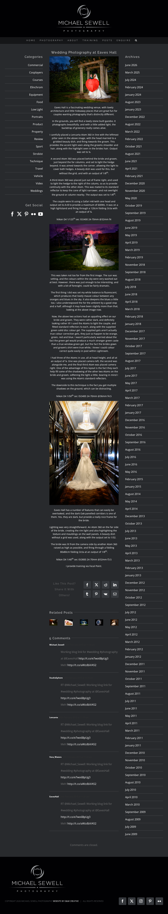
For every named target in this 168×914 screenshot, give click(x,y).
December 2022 (135, 117)
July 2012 (130, 612)
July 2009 (130, 827)
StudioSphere (56, 677)
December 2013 (135, 516)
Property (37, 131)
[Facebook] (12, 214)
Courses (38, 80)
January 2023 (133, 109)
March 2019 (132, 250)
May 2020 (131, 198)
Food (40, 102)
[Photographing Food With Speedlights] (69, 622)
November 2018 (135, 265)
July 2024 (130, 80)
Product (38, 124)
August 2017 (132, 361)
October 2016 (133, 435)
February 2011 (134, 738)
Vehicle (38, 176)
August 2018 (132, 279)
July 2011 (130, 701)
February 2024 (134, 87)
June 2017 (131, 375)
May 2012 (131, 627)
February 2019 (134, 257)
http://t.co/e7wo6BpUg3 (93, 658)
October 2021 (133, 146)
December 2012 (135, 583)
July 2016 (130, 457)
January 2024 (133, 94)
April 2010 (131, 797)
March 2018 (132, 309)
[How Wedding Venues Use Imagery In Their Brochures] (53, 622)
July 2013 (130, 531)
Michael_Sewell (56, 644)
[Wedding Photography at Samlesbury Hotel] (114, 622)
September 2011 (135, 686)
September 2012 (135, 605)
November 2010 (135, 760)
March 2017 (132, 398)
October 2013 (133, 523)
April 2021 (131, 168)
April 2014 (131, 509)
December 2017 (135, 331)
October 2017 (133, 346)
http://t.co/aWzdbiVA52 (81, 665)
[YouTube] (40, 214)
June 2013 (131, 538)
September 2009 (135, 812)
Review (38, 139)
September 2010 (135, 775)
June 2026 (131, 65)
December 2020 (135, 183)
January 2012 (133, 656)
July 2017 (130, 368)
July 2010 (130, 790)
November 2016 (135, 427)
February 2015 (134, 479)
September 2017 (135, 353)
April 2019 (131, 242)
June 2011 (131, 708)
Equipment (36, 94)
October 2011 (133, 679)
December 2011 (135, 664)
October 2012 (133, 597)
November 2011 (135, 671)
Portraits (37, 117)
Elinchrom (36, 87)
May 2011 (131, 716)
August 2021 (132, 154)
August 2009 (132, 819)
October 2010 (133, 767)
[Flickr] (33, 214)
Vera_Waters (55, 757)
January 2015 (133, 486)
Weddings (37, 191)
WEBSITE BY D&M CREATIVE (66, 901)
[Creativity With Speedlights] (84, 622)
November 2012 (135, 590)
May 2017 (131, 383)
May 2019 (131, 235)
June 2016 (131, 464)
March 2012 (132, 642)
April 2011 (131, 723)
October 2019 (133, 205)
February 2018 (134, 316)
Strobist (38, 154)
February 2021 (134, 176)
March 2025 (132, 72)
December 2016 (135, 420)
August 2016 (132, 449)
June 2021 (131, 161)
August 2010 (132, 782)
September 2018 (135, 272)
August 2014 (132, 494)
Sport (39, 146)
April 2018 (131, 302)
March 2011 (132, 730)
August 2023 (132, 102)
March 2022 (132, 131)
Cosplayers (36, 72)
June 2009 (131, 834)
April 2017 (131, 390)
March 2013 (132, 560)
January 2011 (133, 745)
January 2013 (133, 575)
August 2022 (132, 124)
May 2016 (131, 472)
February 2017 (134, 405)
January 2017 (133, 412)
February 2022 (134, 139)
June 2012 (131, 619)
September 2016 (135, 442)
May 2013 (131, 546)
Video (39, 183)
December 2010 (135, 753)
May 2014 (131, 501)
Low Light (37, 109)
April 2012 (131, 634)
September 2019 (135, 213)
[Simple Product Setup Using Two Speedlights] (99, 622)
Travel (39, 168)
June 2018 (131, 294)
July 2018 (130, 287)
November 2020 (135, 191)
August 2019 (132, 220)
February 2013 (134, 568)
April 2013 (131, 553)
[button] (136, 40)
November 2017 (135, 338)
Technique (36, 161)
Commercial (35, 65)
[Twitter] (19, 214)
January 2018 (133, 324)
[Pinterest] (26, 214)
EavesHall (54, 796)
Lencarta (53, 717)
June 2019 (131, 228)
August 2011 (132, 693)
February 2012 (134, 649)
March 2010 (132, 804)
